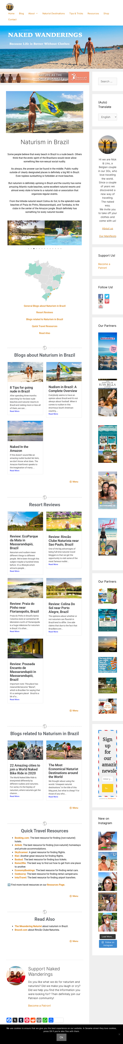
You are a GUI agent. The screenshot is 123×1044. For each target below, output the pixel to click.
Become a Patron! (39, 1005)
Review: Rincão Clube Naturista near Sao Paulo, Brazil (64, 540)
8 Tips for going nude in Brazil (21, 389)
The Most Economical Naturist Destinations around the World (63, 771)
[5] (107, 713)
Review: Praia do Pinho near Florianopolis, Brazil (24, 607)
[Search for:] (107, 81)
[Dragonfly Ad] (107, 671)
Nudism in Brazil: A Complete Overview (63, 389)
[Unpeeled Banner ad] (107, 554)
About (31, 13)
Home (11, 13)
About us (107, 228)
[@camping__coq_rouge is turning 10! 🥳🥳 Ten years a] (107, 922)
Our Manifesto (107, 236)
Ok (61, 1037)
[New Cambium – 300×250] (107, 603)
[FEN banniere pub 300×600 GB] (107, 508)
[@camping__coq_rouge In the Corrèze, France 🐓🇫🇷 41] (107, 901)
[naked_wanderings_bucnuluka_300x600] (107, 369)
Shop (106, 13)
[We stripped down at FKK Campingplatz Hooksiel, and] (107, 881)
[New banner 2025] (107, 415)
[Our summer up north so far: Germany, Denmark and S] (107, 861)
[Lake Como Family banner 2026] (107, 630)
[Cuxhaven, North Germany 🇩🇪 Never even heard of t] (107, 841)
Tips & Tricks (76, 13)
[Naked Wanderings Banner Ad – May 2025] (107, 461)
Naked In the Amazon (19, 449)
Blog (21, 13)
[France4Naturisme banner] (44, 81)
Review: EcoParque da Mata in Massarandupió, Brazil (24, 542)
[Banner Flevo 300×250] (107, 692)
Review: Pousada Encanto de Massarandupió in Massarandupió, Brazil (23, 671)
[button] (11, 233)
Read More (14, 411)
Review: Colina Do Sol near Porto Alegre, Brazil (62, 608)
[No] (119, 1034)
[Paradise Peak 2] (107, 651)
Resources (93, 13)
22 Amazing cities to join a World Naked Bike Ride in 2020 (25, 769)
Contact (12, 19)
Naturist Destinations (53, 13)
